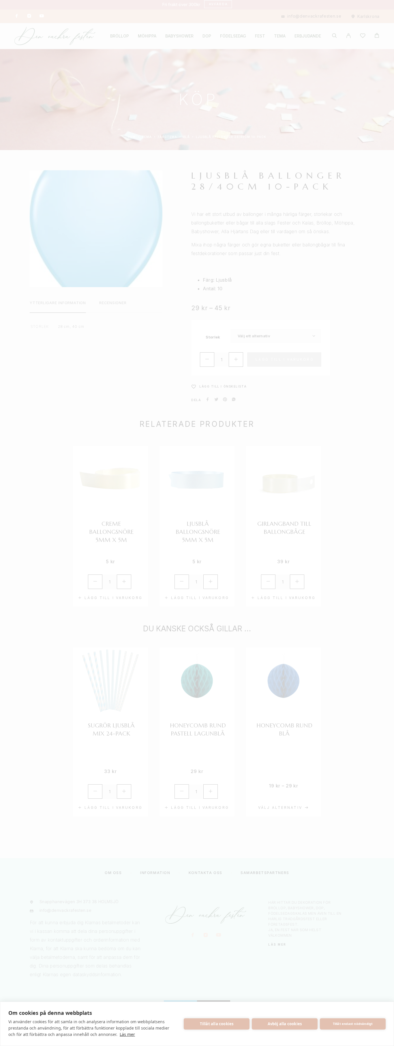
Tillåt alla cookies (217, 1023)
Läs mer (127, 1034)
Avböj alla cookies (285, 1023)
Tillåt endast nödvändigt (353, 1023)
